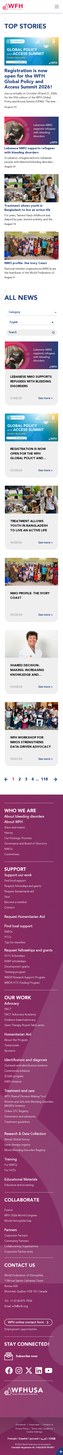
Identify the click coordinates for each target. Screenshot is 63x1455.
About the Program (16, 1040)
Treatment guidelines (17, 1122)
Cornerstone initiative (17, 1071)
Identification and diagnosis (25, 1060)
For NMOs (10, 1165)
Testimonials (11, 1045)
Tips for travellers (14, 942)
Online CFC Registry (16, 1111)
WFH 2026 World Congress (20, 1215)
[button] (31, 322)
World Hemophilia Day (17, 1221)
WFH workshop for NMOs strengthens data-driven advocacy (30, 742)
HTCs (7, 937)
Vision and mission (14, 827)
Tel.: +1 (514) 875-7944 (18, 1301)
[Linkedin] (38, 1370)
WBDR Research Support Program (24, 977)
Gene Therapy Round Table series (24, 1025)
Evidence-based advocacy (20, 1020)
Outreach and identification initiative (26, 1065)
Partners (10, 1230)
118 (44, 779)
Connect (9, 907)
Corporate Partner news (18, 1252)
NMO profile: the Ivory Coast (25, 263)
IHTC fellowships (14, 956)
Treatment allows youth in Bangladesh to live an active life (27, 207)
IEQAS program (13, 1076)
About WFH (13, 822)
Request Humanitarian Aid (24, 917)
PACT (7, 1009)
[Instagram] (19, 1370)
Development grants (16, 966)
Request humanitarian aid (19, 891)
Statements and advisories (19, 1116)
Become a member (15, 902)
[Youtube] (48, 1370)
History (8, 833)
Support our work (18, 875)
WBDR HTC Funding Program (22, 983)
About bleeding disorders (24, 816)
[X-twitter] (28, 1370)
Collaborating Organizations (21, 1246)
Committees (11, 854)
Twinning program (15, 972)
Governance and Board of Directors (25, 843)
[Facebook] (9, 1370)
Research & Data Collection (25, 1134)
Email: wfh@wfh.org (16, 1306)
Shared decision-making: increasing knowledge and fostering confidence (29, 670)
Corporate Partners (15, 1235)
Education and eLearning (19, 1185)
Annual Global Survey (17, 1139)
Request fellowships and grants (22, 886)
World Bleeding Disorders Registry (24, 1150)
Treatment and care (19, 1091)
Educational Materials (20, 1179)
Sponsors (9, 1051)
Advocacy (11, 1003)
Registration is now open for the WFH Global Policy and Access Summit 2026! (28, 79)
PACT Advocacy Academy (20, 1014)
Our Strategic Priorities (18, 838)
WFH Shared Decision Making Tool (25, 1096)
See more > (45, 398)
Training (10, 1159)
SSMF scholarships (15, 961)
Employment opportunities (20, 1329)
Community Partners (16, 1241)
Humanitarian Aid (17, 1034)
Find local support (15, 881)
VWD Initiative (13, 1081)
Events (8, 1210)
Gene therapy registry (17, 1145)
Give (7, 897)
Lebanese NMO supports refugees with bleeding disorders (29, 150)
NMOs (8, 849)
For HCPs (10, 1170)
